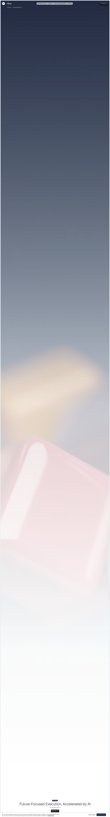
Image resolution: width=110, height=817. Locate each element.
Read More (54, 810)
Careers (69, 3)
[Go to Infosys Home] (9, 3)
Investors (50, 3)
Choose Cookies (91, 814)
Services (9, 7)
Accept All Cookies (101, 814)
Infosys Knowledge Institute (60, 3)
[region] (55, 815)
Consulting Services (17, 7)
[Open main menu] (3, 3)
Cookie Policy (51, 815)
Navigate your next (42, 3)
